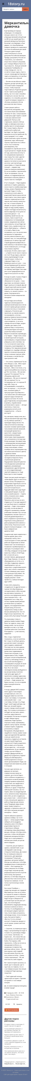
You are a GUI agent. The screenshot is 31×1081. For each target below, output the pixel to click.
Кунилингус (10, 997)
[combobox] (12, 9)
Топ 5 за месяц (13, 1010)
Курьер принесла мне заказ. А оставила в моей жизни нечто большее (14, 1036)
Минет (16, 997)
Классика (19, 995)
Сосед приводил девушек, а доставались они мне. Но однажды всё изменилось (13, 1030)
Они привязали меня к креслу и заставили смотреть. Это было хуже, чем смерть (14, 1052)
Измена (12, 995)
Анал (7, 995)
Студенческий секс (12, 999)
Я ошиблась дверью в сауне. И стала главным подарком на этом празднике (15, 1042)
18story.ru (16, 3)
